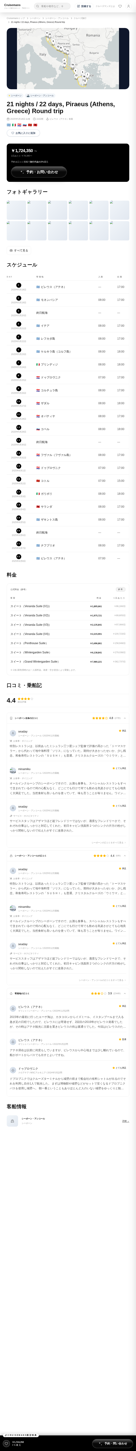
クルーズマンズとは (105, 6)
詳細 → (125, 1121)
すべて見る (21, 250)
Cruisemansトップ (16, 18)
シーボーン (35, 18)
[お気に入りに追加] (6, 1443)
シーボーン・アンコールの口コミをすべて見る (101, 980)
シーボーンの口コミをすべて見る (107, 842)
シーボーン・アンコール (57, 18)
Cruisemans (12, 5)
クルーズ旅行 (80, 18)
